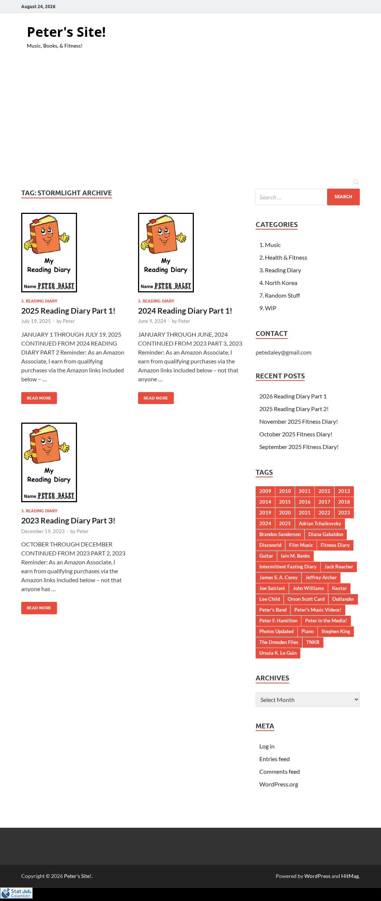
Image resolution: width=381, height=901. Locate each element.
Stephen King (335, 631)
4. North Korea (278, 282)
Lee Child (269, 599)
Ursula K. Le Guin (278, 653)
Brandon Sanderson (280, 534)
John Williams (308, 588)
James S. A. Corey (278, 577)
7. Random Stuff (279, 295)
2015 (285, 502)
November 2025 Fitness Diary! (298, 421)
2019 (265, 513)
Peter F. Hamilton (278, 620)
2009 (265, 491)
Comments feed (279, 771)
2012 (324, 491)
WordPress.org (278, 784)
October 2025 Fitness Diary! (295, 433)
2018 (344, 502)
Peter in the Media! (326, 620)
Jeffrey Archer (321, 577)
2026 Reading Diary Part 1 (293, 396)
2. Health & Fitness (283, 257)
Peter (69, 321)
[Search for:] (308, 197)
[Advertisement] (190, 118)
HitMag (350, 876)
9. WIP (267, 307)
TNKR (313, 642)
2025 (285, 523)
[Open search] (356, 182)
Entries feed (274, 758)
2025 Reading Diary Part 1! (68, 310)
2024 (265, 523)
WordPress (317, 876)
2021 (305, 513)
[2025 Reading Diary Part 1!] (74, 252)
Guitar (266, 556)
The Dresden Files (278, 642)
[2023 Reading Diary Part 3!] (74, 462)
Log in (267, 746)
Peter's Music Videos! (318, 610)
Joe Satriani (272, 588)
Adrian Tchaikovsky (320, 523)
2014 (265, 502)
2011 (305, 491)
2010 (285, 491)
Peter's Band (272, 610)
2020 (285, 513)
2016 (305, 502)
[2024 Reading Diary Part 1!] (190, 252)
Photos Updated (276, 631)
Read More (36, 396)
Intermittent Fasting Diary (288, 567)
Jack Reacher (338, 567)
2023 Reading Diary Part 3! (68, 520)
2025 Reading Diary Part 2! (294, 408)
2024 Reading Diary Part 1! (185, 310)
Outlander (343, 599)
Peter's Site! (66, 32)
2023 (344, 513)
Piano (307, 631)
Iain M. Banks (295, 556)
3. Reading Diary (39, 301)
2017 (324, 502)
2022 (324, 513)
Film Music (301, 545)
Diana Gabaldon (325, 534)
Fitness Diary (335, 545)
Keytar (339, 588)
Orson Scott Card (306, 599)
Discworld (270, 545)
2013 (344, 491)
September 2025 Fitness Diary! (299, 446)
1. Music (270, 244)
